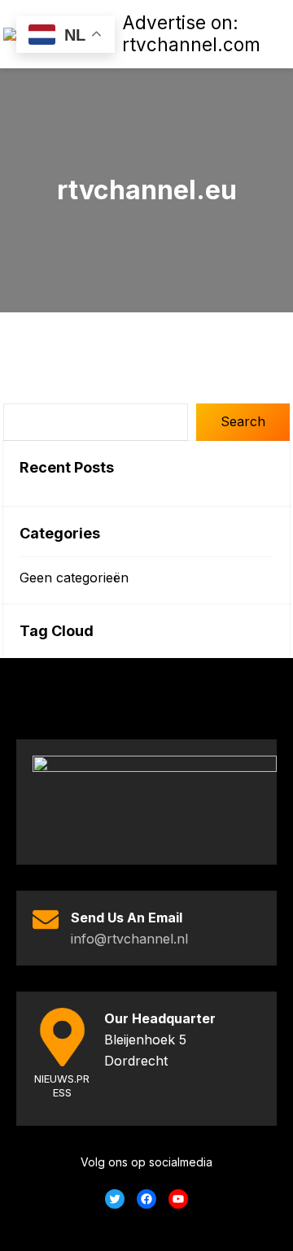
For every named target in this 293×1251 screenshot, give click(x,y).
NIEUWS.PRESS (62, 1085)
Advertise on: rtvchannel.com (191, 33)
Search (243, 421)
